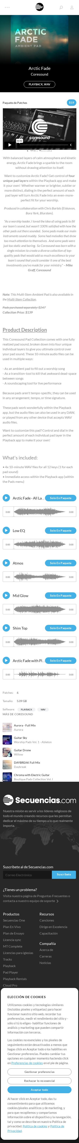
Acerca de (46, 950)
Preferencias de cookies (27, 1063)
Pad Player (10, 972)
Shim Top (20, 628)
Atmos (18, 563)
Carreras (46, 956)
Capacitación (49, 933)
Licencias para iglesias (18, 953)
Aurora (18, 729)
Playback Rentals (15, 979)
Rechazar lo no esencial (39, 1080)
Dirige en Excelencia (53, 927)
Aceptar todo (39, 1089)
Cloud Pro (10, 985)
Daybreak (20, 767)
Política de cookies (35, 1126)
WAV (43, 709)
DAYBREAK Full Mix (27, 762)
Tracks (7, 959)
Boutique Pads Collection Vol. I (33, 779)
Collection (29, 299)
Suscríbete (64, 874)
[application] (39, 513)
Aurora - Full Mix (25, 725)
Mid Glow (20, 595)
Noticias (45, 963)
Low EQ (19, 530)
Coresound (39, 74)
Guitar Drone (22, 750)
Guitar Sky (20, 737)
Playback (26, 709)
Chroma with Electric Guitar (32, 775)
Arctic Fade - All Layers (30, 498)
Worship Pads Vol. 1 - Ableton (33, 742)
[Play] (6, 497)
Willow (18, 754)
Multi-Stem (14, 299)
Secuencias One (14, 920)
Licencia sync (12, 940)
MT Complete (12, 946)
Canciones (47, 920)
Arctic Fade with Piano (30, 660)
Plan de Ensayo (13, 933)
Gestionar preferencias (39, 1072)
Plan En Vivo (12, 927)
